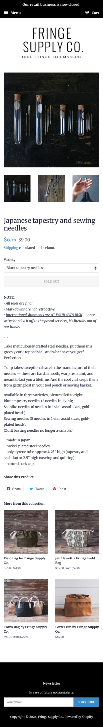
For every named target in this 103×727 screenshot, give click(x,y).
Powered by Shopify (78, 717)
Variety (10, 259)
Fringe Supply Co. (50, 717)
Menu (15, 12)
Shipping (11, 248)
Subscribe (86, 702)
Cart (95, 12)
